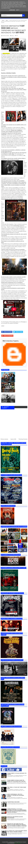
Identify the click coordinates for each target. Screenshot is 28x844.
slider (17, 35)
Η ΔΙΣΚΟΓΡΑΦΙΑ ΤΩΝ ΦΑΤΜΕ (13, 801)
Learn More (12, 10)
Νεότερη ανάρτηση (4, 439)
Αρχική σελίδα (13, 439)
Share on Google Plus (8, 335)
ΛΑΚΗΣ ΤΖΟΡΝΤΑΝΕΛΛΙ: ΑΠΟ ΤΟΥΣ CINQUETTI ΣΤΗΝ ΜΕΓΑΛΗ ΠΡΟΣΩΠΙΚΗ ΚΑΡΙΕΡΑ (15, 795)
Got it (17, 10)
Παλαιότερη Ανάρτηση (23, 439)
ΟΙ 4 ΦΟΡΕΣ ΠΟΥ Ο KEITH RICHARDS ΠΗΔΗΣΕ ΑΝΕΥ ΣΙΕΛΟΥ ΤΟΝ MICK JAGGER (17, 831)
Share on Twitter (19, 331)
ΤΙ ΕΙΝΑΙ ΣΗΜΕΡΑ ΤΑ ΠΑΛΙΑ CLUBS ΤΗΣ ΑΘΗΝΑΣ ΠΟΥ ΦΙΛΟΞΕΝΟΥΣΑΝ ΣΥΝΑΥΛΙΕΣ (16, 781)
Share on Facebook (8, 331)
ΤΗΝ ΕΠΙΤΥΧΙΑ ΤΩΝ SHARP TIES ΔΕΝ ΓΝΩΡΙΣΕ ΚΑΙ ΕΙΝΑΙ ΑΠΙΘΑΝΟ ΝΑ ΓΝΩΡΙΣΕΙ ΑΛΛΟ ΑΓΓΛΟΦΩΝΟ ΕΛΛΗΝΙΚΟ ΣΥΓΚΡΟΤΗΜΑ (17, 824)
